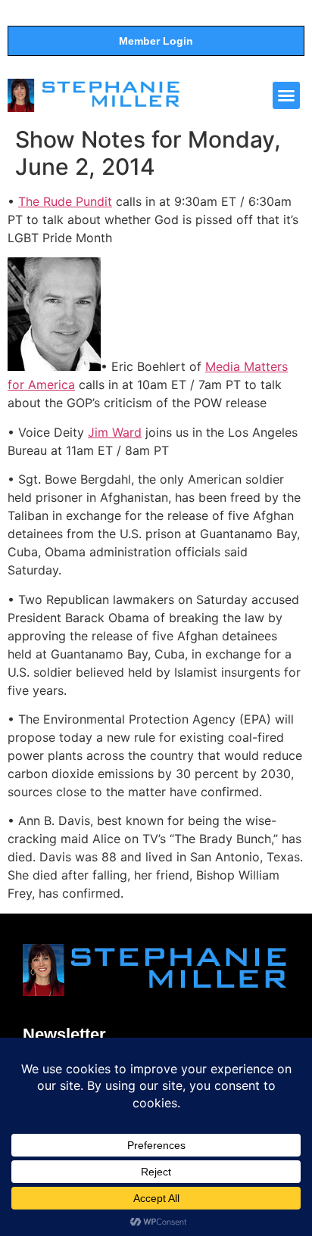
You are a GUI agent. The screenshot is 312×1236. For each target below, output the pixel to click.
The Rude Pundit (65, 201)
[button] (286, 95)
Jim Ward (115, 432)
